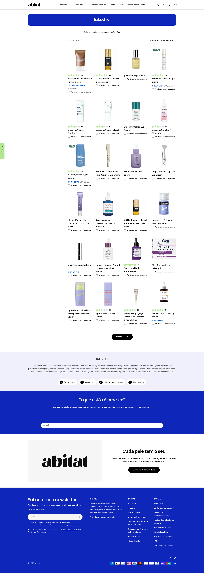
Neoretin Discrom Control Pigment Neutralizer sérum (108, 268)
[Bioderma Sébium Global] (108, 111)
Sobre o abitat (134, 512)
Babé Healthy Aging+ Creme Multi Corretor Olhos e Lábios (134, 316)
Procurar (132, 508)
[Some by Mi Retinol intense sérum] (136, 249)
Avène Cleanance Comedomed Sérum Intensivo (105, 223)
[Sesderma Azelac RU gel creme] (164, 59)
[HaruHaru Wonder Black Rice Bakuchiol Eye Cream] (108, 155)
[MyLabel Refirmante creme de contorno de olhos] (80, 204)
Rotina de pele (134, 536)
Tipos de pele (134, 541)
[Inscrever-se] (79, 517)
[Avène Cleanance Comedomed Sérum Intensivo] (108, 204)
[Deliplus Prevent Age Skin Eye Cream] (164, 155)
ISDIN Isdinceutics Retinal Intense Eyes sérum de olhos (135, 223)
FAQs (156, 541)
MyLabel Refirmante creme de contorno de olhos (78, 223)
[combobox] (102, 425)
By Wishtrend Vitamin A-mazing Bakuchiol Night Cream (79, 313)
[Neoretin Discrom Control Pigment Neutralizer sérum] (108, 249)
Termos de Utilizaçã (71, 529)
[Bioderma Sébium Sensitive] (80, 111)
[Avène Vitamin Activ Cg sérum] (164, 294)
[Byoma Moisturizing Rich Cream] (108, 294)
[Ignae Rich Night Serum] (136, 59)
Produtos (132, 503)
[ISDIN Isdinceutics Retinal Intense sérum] (108, 59)
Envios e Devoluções (163, 536)
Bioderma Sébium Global (107, 130)
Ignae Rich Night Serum (134, 75)
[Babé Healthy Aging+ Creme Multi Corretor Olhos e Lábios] (136, 294)
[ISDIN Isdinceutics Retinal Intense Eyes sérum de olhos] (136, 204)
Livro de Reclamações (163, 545)
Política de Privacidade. (37, 532)
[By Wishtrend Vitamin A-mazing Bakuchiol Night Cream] (80, 294)
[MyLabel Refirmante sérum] (136, 155)
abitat (37, 563)
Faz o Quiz (158, 503)
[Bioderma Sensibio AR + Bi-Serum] (164, 111)
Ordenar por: (154, 40)
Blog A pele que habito (138, 517)
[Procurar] (158, 4)
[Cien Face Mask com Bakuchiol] (164, 249)
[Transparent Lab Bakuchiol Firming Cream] (80, 59)
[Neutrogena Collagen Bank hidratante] (164, 204)
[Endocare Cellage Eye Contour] (136, 111)
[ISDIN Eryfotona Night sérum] (80, 155)
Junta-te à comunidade (144, 470)
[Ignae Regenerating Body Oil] (80, 249)
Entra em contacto (162, 527)
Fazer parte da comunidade (102, 517)
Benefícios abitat (161, 532)
